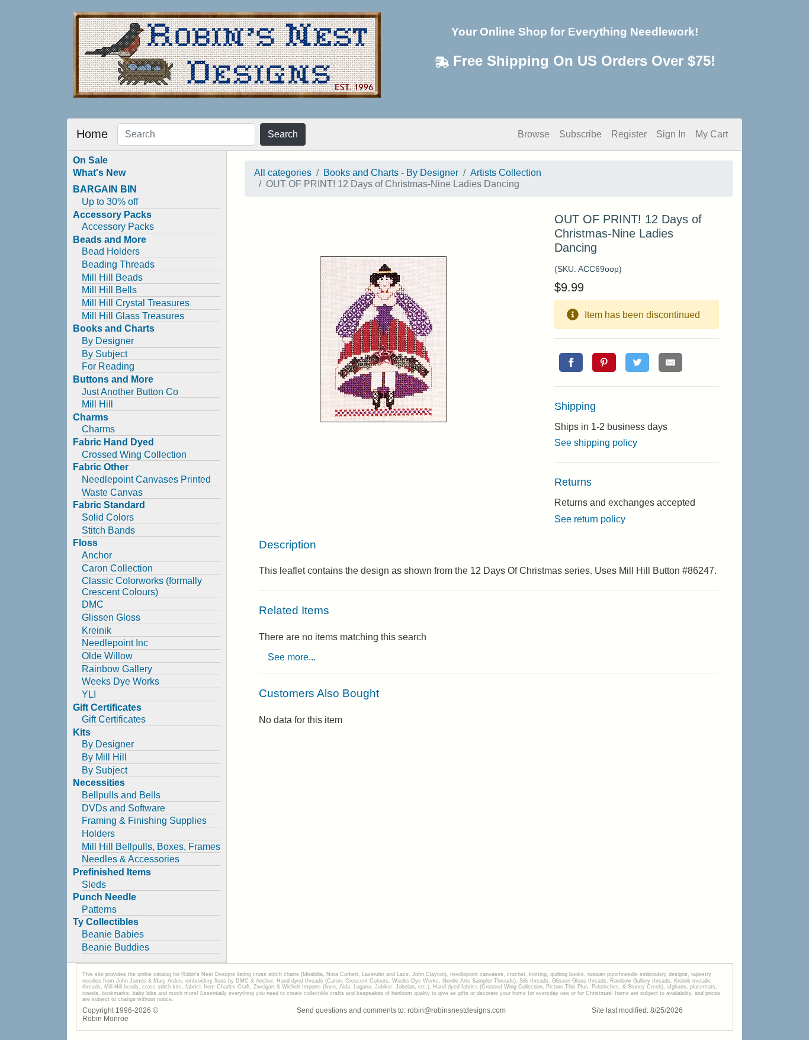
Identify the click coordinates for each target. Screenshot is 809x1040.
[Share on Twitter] (637, 362)
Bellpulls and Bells (121, 795)
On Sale (90, 160)
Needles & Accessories (130, 859)
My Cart (711, 134)
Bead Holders (111, 251)
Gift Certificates (114, 719)
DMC (93, 604)
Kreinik (96, 630)
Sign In (671, 134)
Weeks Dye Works (120, 681)
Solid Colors (108, 517)
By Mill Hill (104, 757)
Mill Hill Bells (109, 290)
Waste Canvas (112, 492)
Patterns (99, 909)
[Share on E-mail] (670, 362)
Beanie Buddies (115, 947)
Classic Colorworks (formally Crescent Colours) (142, 586)
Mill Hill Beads (112, 277)
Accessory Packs (118, 227)
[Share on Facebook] (571, 362)
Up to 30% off (110, 202)
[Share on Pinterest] (604, 362)
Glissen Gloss (111, 617)
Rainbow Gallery (117, 669)
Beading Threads (118, 264)
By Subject (104, 354)
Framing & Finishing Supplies (144, 821)
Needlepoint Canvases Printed (146, 479)
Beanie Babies (113, 934)
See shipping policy (595, 443)
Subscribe (580, 134)
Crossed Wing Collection (134, 455)
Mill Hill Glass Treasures (133, 316)
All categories (283, 173)
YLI (89, 694)
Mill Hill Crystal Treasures (136, 303)
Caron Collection (117, 568)
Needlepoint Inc (115, 643)
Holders (98, 834)
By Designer (108, 341)
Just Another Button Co (130, 392)
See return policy (589, 519)
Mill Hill (97, 404)
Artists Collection (505, 173)
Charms (98, 429)
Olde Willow (107, 656)
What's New (99, 173)
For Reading (108, 366)
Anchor (97, 555)
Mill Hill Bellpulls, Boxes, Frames (151, 847)
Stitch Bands (108, 530)
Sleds (94, 884)
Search (283, 134)
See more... (292, 657)
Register (629, 134)
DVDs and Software (123, 808)
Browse (534, 134)
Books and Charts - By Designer (390, 173)
